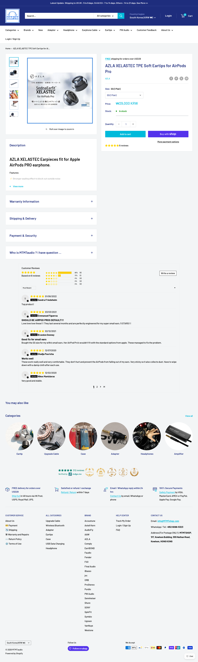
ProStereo (90, 584)
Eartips (108, 30)
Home (8, 48)
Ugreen (88, 621)
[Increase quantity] (133, 124)
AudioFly (89, 529)
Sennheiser (90, 598)
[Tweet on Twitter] (181, 78)
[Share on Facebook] (171, 78)
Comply (88, 543)
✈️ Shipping (11, 529)
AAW (87, 534)
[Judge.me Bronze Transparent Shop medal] (112, 472)
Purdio (88, 589)
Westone (89, 630)
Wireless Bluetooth (55, 525)
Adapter (51, 30)
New (40, 30)
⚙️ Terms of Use (13, 543)
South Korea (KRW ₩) (16, 643)
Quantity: (109, 124)
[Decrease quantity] (119, 124)
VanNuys (89, 625)
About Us (165, 30)
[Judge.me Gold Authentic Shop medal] (89, 472)
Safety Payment (167, 492)
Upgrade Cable (53, 520)
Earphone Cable (89, 30)
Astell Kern (90, 525)
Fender (88, 557)
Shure (87, 602)
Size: (112, 88)
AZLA (107, 78)
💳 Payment (11, 525)
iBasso (88, 571)
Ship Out (16, 495)
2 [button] (97, 386)
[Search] (121, 16)
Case (48, 539)
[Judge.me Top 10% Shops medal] (134, 472)
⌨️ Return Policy (13, 539)
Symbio (88, 616)
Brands (27, 30)
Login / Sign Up (12, 38)
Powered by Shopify (14, 653)
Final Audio (90, 566)
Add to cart (125, 134)
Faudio (88, 552)
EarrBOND (90, 548)
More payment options (168, 141)
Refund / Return (68, 492)
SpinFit (88, 612)
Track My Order (123, 520)
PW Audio (124, 30)
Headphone (68, 30)
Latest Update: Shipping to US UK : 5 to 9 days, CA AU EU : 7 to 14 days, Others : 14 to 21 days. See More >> (99, 3)
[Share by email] (186, 78)
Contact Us (115, 495)
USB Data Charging (55, 543)
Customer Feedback (147, 30)
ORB (87, 580)
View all (189, 415)
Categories (10, 30)
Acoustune (90, 520)
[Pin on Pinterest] (176, 78)
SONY (87, 607)
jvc (86, 575)
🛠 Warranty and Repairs (17, 534)
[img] (37, 296)
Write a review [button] (168, 273)
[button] (112, 145)
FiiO (86, 561)
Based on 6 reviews (31, 275)
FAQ (118, 529)
